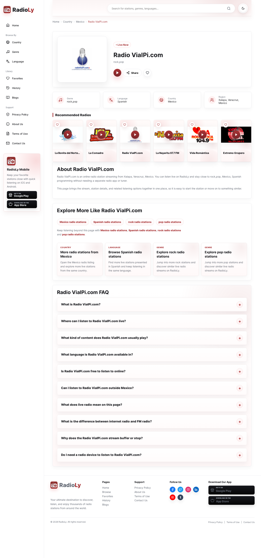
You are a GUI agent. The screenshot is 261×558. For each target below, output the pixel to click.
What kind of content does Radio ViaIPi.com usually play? (104, 338)
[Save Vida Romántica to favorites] (192, 125)
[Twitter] (180, 489)
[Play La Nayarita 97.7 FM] (169, 135)
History (106, 500)
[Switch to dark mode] (243, 8)
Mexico (80, 21)
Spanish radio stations (107, 221)
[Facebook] (172, 489)
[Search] (229, 8)
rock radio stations (139, 221)
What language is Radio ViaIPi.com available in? (97, 354)
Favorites (107, 496)
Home (56, 21)
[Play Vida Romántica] (202, 135)
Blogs (105, 504)
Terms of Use (142, 496)
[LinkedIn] (196, 489)
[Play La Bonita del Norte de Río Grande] (68, 135)
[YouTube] (172, 497)
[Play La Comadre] (101, 135)
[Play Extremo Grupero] (236, 135)
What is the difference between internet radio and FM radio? (106, 421)
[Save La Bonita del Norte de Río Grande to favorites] (57, 125)
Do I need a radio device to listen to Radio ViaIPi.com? (101, 455)
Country (67, 21)
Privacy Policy (142, 487)
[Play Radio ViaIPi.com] (117, 73)
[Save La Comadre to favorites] (91, 125)
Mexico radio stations (73, 221)
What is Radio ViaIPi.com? (80, 304)
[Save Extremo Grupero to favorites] (226, 125)
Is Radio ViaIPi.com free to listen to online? (93, 371)
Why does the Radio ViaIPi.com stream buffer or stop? (102, 438)
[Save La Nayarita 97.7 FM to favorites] (158, 125)
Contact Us (140, 500)
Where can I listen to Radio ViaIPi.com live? (93, 321)
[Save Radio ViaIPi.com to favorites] (147, 73)
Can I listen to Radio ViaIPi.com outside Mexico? (97, 388)
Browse (106, 491)
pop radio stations (170, 221)
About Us (139, 491)
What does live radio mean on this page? (91, 404)
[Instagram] (188, 489)
